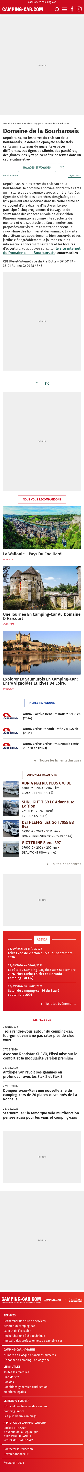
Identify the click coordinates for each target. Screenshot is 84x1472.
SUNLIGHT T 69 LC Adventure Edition (48, 804)
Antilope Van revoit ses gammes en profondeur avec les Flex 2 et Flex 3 (32, 1074)
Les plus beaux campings (20, 1416)
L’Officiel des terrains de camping (25, 1406)
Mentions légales (15, 1392)
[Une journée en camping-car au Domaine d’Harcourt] (42, 588)
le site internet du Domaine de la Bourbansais (42, 250)
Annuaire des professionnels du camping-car (33, 1341)
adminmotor (13, 175)
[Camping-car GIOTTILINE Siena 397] (11, 848)
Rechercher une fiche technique (24, 1336)
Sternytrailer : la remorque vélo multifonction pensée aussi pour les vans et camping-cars (41, 1115)
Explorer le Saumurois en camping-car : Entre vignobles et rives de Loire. (40, 681)
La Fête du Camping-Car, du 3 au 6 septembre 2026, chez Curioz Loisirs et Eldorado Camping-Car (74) (42, 974)
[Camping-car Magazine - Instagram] (79, 9)
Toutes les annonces (66, 864)
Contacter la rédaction (18, 1449)
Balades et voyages (33, 123)
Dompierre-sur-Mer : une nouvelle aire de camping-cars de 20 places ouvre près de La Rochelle (40, 1094)
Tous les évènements (60, 1004)
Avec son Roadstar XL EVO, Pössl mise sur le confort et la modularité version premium (40, 1056)
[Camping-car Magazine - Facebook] (72, 9)
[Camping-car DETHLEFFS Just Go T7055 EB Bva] (11, 828)
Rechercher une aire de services (25, 1321)
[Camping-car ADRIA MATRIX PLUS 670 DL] (11, 789)
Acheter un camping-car (19, 1326)
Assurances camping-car (42, 2)
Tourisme (16, 123)
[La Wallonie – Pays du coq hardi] (42, 527)
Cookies (9, 1382)
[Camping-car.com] (22, 9)
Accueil (6, 123)
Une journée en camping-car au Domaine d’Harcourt (42, 616)
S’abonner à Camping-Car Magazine (27, 1360)
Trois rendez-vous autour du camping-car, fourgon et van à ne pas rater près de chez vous (38, 1035)
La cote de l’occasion (17, 1331)
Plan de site (11, 1377)
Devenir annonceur (16, 1454)
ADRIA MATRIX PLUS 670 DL (46, 783)
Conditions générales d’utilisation (26, 1387)
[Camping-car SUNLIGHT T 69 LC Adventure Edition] (11, 808)
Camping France (14, 1411)
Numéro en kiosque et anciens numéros (30, 1355)
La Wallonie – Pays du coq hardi (33, 553)
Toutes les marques (16, 1372)
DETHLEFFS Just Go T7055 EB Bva (48, 824)
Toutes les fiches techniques (60, 760)
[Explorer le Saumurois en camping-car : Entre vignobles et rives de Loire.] (42, 652)
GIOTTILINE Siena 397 (41, 842)
